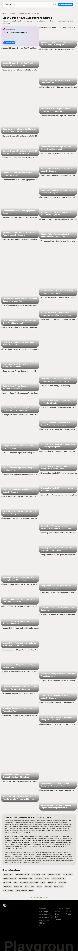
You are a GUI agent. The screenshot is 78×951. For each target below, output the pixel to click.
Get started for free (65, 4)
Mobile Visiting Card (58, 878)
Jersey (43, 882)
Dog (43, 874)
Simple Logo (7, 886)
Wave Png (48, 886)
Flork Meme (36, 874)
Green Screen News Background (29, 13)
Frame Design (67, 874)
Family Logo (52, 882)
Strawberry (62, 882)
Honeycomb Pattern (25, 878)
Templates (12, 13)
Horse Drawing (8, 890)
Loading (39, 886)
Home (4, 13)
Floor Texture (29, 886)
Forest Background (54, 874)
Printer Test (7, 882)
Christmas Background (42, 878)
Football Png (18, 886)
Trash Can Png (8, 874)
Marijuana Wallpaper (9, 878)
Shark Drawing (58, 886)
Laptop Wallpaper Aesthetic (25, 890)
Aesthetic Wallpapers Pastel (29, 882)
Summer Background (22, 874)
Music (15, 882)
